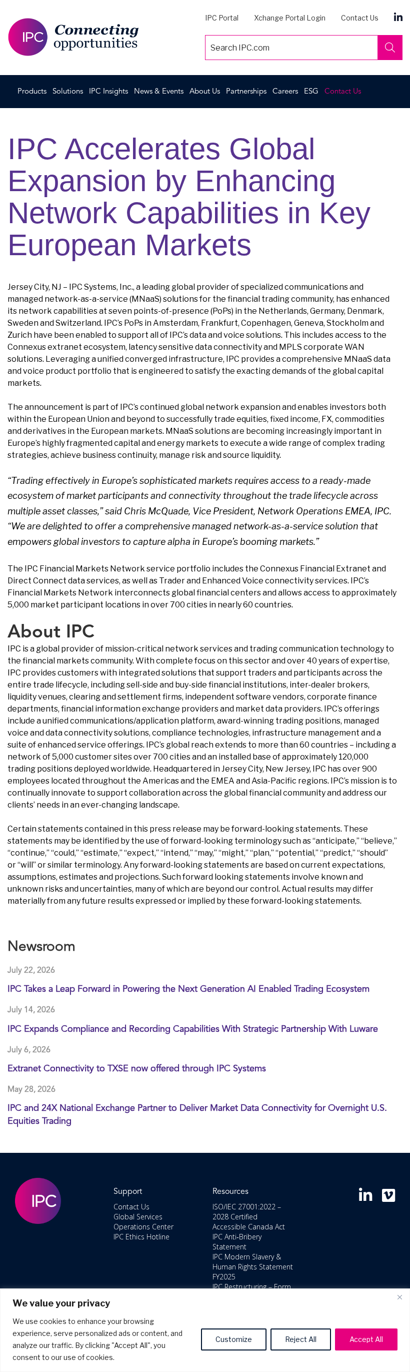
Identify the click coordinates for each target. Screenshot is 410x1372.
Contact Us (359, 18)
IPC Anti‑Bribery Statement (237, 1241)
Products (32, 92)
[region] (205, 1330)
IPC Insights (108, 92)
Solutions (67, 92)
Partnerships (246, 92)
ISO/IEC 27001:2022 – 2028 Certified (246, 1211)
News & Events (159, 92)
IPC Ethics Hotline (142, 1236)
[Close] (400, 1297)
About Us (205, 92)
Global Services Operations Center (144, 1221)
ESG (311, 92)
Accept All (366, 1339)
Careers (285, 92)
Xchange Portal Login (290, 18)
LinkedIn (398, 17)
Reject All (300, 1339)
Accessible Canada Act (248, 1226)
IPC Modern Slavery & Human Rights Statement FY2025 (252, 1266)
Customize (234, 1339)
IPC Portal (221, 18)
